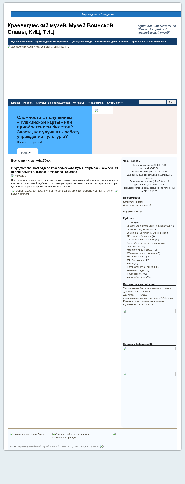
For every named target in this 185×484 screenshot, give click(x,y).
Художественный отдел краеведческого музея (147, 288)
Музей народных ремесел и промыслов (143, 301)
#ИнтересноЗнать (136, 256)
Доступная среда (82, 41)
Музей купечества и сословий (138, 304)
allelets (96, 446)
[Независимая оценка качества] (102, 446)
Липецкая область (81, 190)
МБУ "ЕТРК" (99, 190)
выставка (37, 190)
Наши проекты (134, 273)
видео (28, 190)
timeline (131, 222)
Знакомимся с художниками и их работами (149, 225)
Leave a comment (20, 193)
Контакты (78, 102)
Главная (16, 102)
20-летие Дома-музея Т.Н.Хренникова (146, 232)
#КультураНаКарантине (139, 236)
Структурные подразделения (53, 102)
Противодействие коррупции (52, 41)
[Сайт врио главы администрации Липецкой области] (114, 434)
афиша (19, 190)
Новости (28, 102)
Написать (27, 152)
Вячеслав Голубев (53, 190)
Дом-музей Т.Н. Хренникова (137, 291)
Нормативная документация (111, 41)
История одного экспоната (140, 239)
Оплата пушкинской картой (137, 204)
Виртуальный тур (132, 211)
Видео (130, 263)
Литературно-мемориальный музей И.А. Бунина (148, 297)
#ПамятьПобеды (135, 270)
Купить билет (115, 102)
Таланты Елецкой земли (139, 229)
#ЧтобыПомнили (135, 259)
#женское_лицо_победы (139, 249)
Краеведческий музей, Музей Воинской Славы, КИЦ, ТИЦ (60, 28)
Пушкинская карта (22, 41)
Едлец (67, 190)
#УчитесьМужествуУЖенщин (142, 253)
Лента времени (95, 102)
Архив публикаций (136, 277)
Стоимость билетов (133, 201)
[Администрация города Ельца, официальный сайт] (27, 434)
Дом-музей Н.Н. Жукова (135, 294)
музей (110, 190)
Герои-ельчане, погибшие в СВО (149, 41)
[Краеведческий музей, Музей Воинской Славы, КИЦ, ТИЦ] (92, 60)
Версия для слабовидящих (97, 14)
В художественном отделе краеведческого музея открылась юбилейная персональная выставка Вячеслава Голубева (64, 170)
